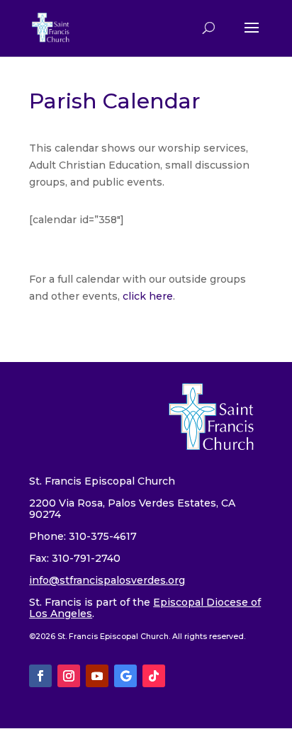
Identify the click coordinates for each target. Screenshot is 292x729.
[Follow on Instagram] (68, 676)
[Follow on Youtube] (97, 676)
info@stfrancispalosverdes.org (107, 580)
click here (148, 296)
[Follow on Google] (125, 676)
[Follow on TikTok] (153, 676)
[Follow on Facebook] (40, 676)
